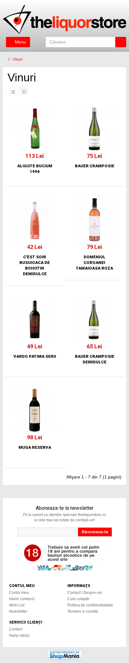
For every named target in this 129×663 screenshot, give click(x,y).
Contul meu (19, 593)
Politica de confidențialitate (90, 605)
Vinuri (18, 59)
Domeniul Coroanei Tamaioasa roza (94, 263)
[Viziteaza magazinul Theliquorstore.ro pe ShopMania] (64, 654)
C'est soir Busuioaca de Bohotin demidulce (34, 265)
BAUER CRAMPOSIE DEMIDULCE (94, 359)
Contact (15, 629)
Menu (19, 41)
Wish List (16, 605)
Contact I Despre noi (84, 593)
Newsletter (18, 611)
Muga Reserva (34, 447)
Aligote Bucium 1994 (34, 169)
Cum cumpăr (78, 599)
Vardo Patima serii (34, 356)
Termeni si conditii (82, 611)
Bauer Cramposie (94, 166)
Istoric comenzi (21, 599)
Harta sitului (19, 635)
